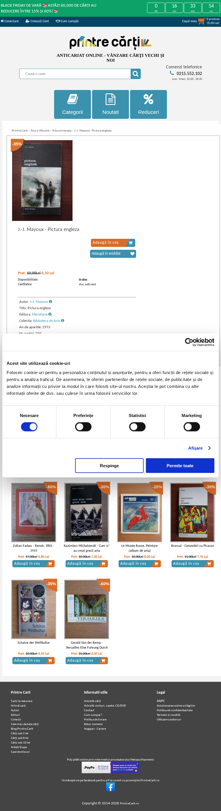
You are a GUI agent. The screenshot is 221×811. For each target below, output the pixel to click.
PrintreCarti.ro (129, 803)
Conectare (11, 21)
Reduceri (148, 112)
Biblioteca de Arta (47, 321)
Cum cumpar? (93, 715)
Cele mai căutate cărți (25, 724)
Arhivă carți (18, 705)
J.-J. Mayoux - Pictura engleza (92, 130)
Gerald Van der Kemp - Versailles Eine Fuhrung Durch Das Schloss (87, 647)
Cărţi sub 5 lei (19, 733)
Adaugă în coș (106, 243)
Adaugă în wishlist (106, 253)
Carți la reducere (21, 701)
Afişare (195, 448)
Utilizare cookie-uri (169, 719)
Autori (15, 710)
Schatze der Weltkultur (34, 643)
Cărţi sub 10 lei (20, 742)
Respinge (109, 465)
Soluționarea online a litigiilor (176, 705)
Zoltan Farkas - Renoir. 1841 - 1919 (33, 548)
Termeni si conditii (168, 715)
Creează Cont (39, 21)
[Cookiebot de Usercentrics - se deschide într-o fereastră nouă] (189, 342)
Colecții (16, 719)
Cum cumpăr (69, 21)
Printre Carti (20, 130)
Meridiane (40, 314)
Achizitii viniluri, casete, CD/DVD (105, 705)
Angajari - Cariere (95, 729)
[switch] (83, 426)
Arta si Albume (40, 130)
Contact (89, 710)
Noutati (110, 112)
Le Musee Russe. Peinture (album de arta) (139, 548)
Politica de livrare (95, 719)
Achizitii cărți (92, 701)
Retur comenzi (93, 724)
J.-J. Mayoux (39, 302)
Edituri (15, 715)
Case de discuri (20, 752)
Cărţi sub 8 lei (19, 738)
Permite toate (180, 465)
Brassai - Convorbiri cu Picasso (192, 546)
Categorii (72, 112)
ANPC (161, 701)
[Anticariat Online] (110, 790)
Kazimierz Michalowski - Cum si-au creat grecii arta (87, 548)
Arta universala (61, 130)
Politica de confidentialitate (175, 710)
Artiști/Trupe (19, 747)
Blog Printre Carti (22, 729)
